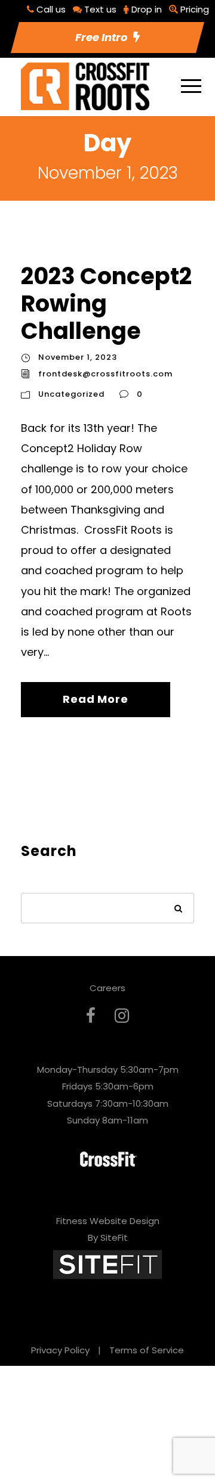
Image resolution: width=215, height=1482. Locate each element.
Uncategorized (71, 394)
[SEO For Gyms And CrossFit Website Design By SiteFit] (107, 1263)
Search (179, 909)
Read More (95, 699)
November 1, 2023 (77, 357)
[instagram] (122, 1016)
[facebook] (91, 1016)
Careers (107, 988)
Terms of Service (146, 1350)
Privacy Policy (60, 1350)
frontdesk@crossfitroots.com (105, 373)
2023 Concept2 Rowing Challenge (106, 303)
